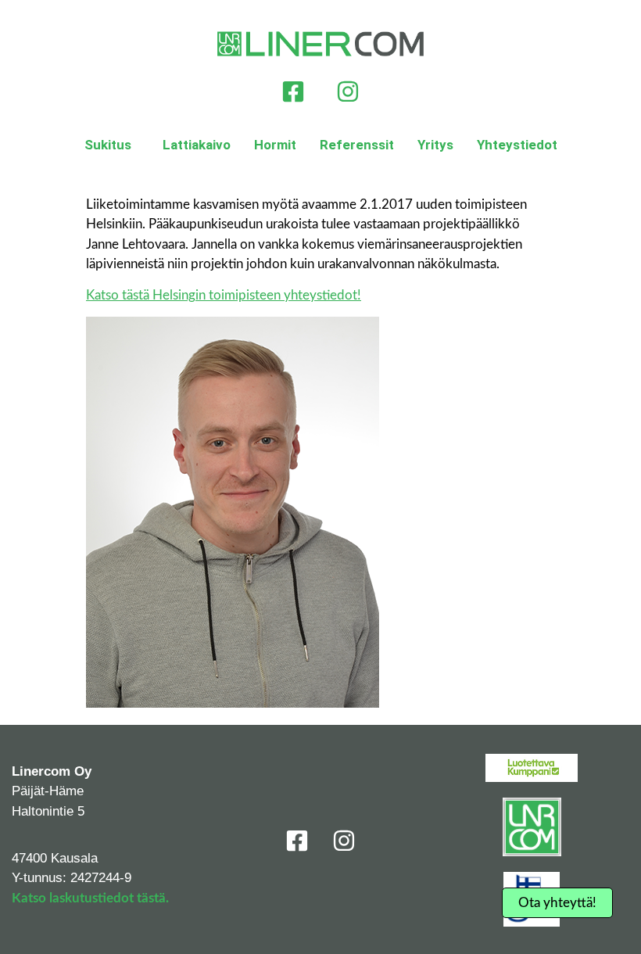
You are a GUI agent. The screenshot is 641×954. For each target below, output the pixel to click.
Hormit (275, 144)
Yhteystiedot (517, 144)
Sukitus (107, 144)
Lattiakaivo (197, 144)
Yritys (435, 144)
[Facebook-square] (293, 91)
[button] (112, 145)
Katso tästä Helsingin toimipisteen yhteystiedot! (223, 295)
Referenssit (357, 144)
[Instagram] (347, 91)
